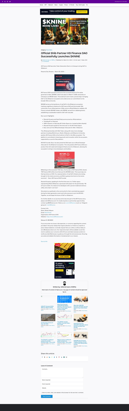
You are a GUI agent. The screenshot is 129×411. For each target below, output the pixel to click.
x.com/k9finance (70, 203)
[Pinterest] (59, 358)
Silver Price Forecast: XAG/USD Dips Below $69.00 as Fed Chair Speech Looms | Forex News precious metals (64, 307)
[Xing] (64, 358)
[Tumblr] (56, 358)
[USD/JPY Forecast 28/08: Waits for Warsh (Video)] (48, 300)
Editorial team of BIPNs (49, 60)
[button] (86, 4)
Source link (44, 241)
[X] (44, 358)
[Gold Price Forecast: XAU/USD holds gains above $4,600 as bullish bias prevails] (81, 318)
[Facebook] (42, 358)
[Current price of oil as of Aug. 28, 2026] (48, 317)
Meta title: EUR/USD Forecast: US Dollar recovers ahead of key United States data (81, 307)
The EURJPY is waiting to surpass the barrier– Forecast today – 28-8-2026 (48, 341)
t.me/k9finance (50, 205)
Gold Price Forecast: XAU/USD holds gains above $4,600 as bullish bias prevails (81, 325)
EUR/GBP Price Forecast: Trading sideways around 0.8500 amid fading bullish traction (80, 342)
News (42, 310)
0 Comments (45, 61)
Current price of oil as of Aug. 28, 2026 (47, 323)
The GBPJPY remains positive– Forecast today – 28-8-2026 (63, 323)
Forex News (49, 50)
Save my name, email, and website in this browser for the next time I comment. (63, 392)
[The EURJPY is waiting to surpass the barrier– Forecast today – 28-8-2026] (48, 335)
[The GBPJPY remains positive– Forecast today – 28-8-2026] (64, 317)
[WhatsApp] (52, 358)
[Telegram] (54, 358)
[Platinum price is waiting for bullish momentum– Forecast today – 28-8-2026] (64, 335)
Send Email (48, 212)
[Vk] (61, 358)
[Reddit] (47, 358)
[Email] (66, 358)
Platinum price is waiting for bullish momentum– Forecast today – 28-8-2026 (64, 341)
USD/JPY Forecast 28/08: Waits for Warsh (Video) (47, 307)
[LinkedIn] (49, 358)
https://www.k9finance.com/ (54, 216)
